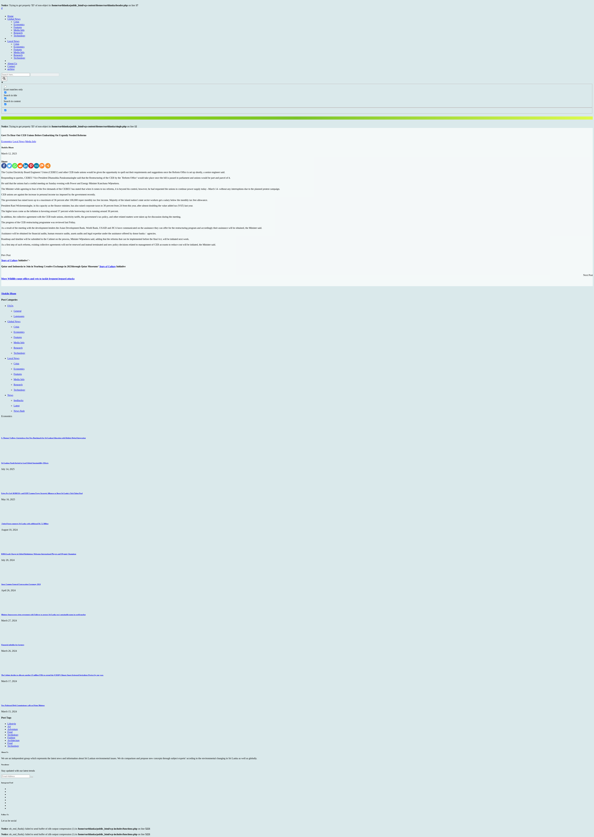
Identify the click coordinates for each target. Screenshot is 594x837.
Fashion (11, 737)
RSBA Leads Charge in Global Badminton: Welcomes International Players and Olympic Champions (38, 554)
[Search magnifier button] (4, 78)
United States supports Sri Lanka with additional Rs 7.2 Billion (24, 524)
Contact (11, 66)
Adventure (12, 729)
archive (11, 69)
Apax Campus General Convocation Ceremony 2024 (21, 584)
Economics (19, 24)
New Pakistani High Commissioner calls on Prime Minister (23, 705)
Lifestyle (11, 723)
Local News (13, 41)
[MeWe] (36, 165)
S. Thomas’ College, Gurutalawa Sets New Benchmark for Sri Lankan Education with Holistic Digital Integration (43, 438)
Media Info (19, 30)
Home (10, 16)
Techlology (12, 735)
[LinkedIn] (25, 165)
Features (18, 27)
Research (18, 33)
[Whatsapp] (14, 165)
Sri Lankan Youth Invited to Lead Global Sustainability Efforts (24, 463)
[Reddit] (20, 165)
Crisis (16, 21)
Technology (19, 35)
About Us (12, 63)
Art (9, 726)
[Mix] (42, 165)
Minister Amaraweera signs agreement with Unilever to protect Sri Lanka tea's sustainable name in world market (43, 614)
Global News (13, 19)
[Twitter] (9, 165)
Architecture (13, 740)
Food (10, 732)
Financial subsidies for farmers (12, 645)
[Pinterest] (31, 165)
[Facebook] (4, 165)
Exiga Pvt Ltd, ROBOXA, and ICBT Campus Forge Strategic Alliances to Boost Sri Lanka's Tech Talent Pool (42, 493)
